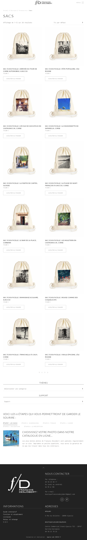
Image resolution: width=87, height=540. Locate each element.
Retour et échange (10, 519)
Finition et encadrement (13, 514)
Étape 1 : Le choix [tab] (10, 423)
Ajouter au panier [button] (13, 78)
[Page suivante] (47, 372)
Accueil (5, 10)
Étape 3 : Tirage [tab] (49, 423)
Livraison (7, 517)
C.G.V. (5, 522)
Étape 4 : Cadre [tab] (66, 423)
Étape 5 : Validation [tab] (11, 426)
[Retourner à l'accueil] (43, 2)
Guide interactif (10, 512)
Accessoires (23, 10)
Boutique (14, 10)
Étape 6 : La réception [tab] (33, 426)
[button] (80, 2)
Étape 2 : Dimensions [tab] (30, 423)
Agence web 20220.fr (54, 537)
